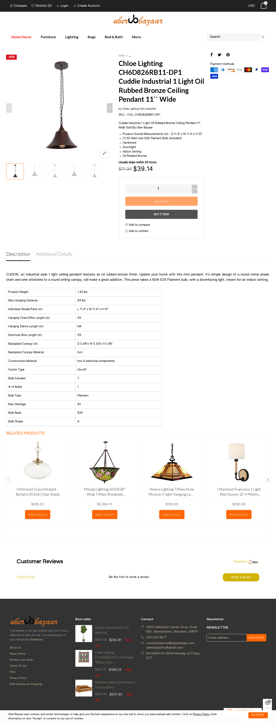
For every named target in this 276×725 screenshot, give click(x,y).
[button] (9, 108)
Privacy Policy (18, 678)
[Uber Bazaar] (138, 20)
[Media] (105, 153)
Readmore (37, 639)
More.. (137, 37)
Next (268, 480)
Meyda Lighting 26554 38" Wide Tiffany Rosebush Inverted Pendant (104, 492)
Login (64, 5)
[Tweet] (219, 55)
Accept (258, 715)
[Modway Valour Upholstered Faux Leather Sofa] (83, 691)
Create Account (88, 5)
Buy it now (161, 214)
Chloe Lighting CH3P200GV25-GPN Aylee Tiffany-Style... (114, 657)
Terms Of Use (18, 666)
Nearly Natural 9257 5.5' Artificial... (112, 629)
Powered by (240, 562)
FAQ (12, 672)
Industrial (150, 109)
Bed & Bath (114, 37)
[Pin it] (228, 55)
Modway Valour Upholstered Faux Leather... (115, 684)
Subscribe (256, 638)
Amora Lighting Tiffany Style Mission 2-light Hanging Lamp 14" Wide (172, 492)
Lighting (71, 37)
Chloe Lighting (130, 109)
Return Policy (18, 654)
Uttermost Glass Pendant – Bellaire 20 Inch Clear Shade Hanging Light (38, 492)
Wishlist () (44, 5)
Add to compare (139, 225)
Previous (8, 480)
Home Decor (21, 37)
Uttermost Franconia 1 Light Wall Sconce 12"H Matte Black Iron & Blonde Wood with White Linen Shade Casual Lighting (239, 492)
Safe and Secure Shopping (26, 684)
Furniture (48, 37)
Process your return (21, 660)
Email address (219, 637)
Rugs (92, 37)
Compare (20, 5)
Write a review (241, 577)
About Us (15, 648)
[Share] (211, 55)
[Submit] (263, 37)
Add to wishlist (138, 231)
